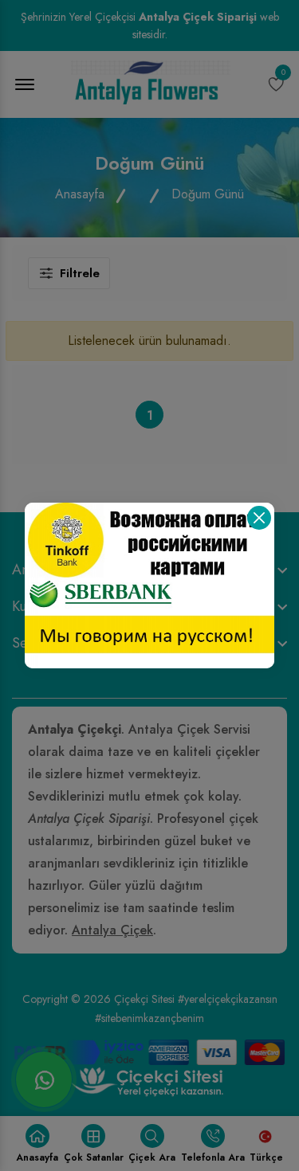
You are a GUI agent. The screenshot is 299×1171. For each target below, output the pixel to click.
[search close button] (259, 518)
